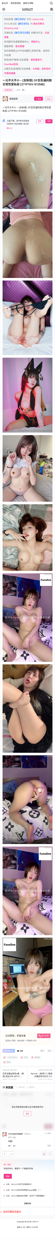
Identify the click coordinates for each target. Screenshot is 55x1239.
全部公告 (27, 1203)
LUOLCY (34, 1222)
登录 (39, 121)
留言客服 (19, 46)
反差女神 (8, 90)
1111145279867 (15, 1134)
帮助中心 (35, 41)
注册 (49, 121)
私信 (48, 99)
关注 (39, 99)
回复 (49, 1146)
